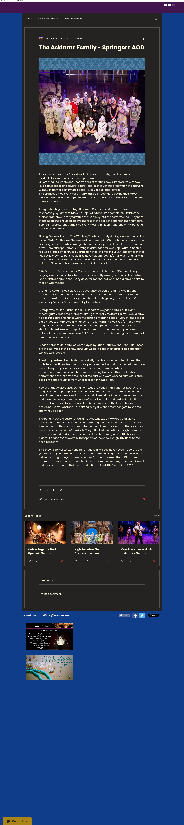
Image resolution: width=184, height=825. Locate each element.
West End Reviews (73, 18)
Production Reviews (48, 18)
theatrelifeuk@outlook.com (52, 615)
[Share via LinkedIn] (54, 490)
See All (156, 515)
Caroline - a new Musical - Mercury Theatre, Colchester (138, 551)
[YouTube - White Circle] (173, 5)
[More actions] (143, 38)
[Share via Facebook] (40, 490)
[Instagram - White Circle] (169, 5)
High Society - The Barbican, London (87, 551)
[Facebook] (135, 615)
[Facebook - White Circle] (165, 5)
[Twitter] (142, 615)
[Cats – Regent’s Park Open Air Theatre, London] (45, 532)
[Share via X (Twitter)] (47, 490)
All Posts (28, 18)
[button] (156, 19)
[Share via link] (61, 490)
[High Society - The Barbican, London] (92, 532)
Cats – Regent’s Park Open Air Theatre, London (42, 551)
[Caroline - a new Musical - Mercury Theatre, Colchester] (138, 532)
